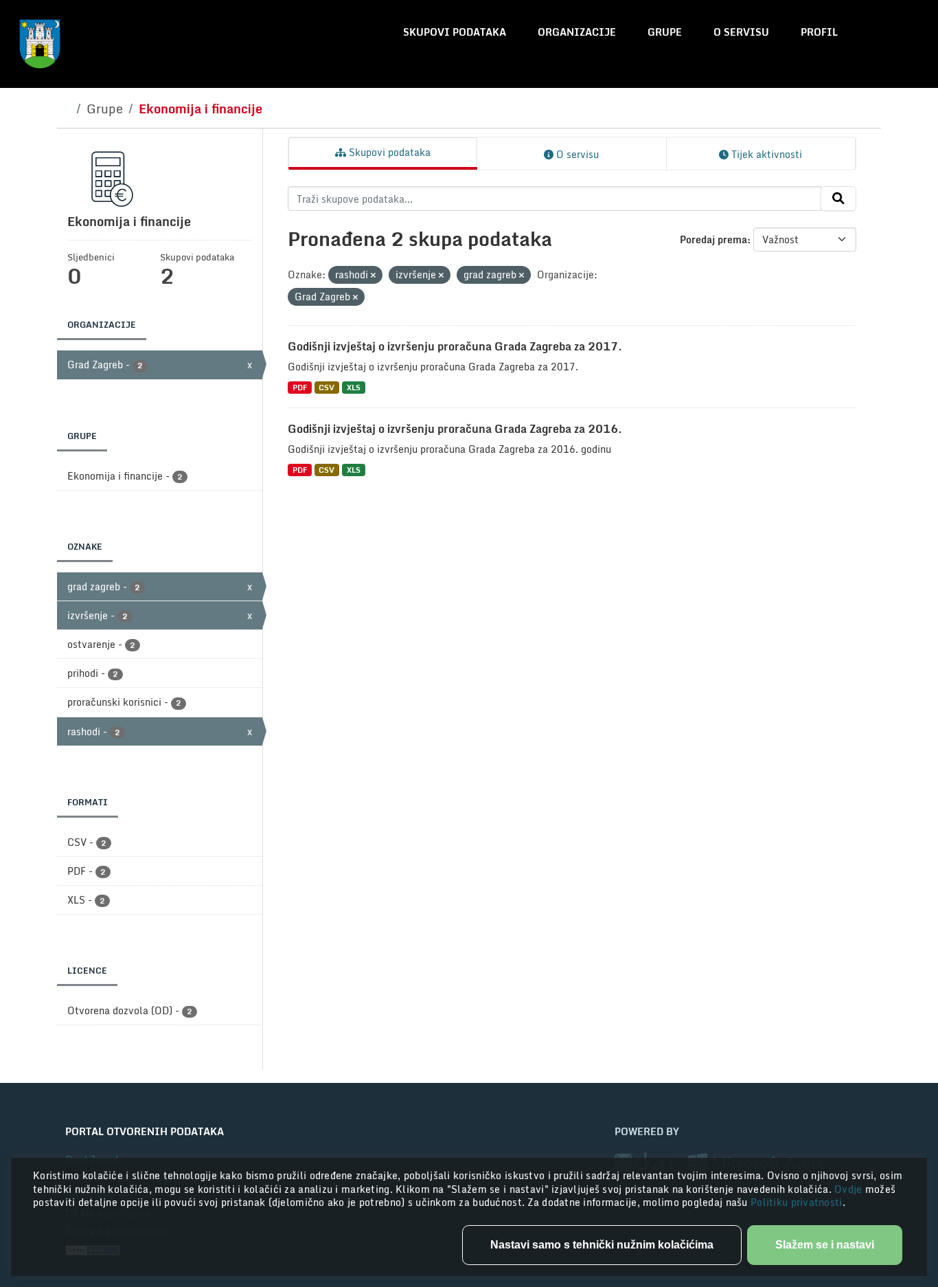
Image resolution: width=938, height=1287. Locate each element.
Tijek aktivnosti (765, 154)
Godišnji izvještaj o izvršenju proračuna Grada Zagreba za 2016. (455, 429)
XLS (354, 387)
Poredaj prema (713, 239)
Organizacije (577, 32)
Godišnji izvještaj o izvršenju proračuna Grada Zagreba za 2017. (455, 346)
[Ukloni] (373, 275)
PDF (300, 387)
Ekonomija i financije (200, 108)
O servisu (741, 32)
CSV (326, 387)
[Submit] (838, 198)
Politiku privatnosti (797, 1202)
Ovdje (849, 1189)
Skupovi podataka (454, 32)
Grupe (665, 32)
